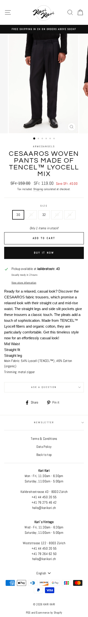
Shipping (38, 189)
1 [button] (34, 139)
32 (44, 215)
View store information (23, 282)
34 (70, 215)
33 (57, 215)
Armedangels (44, 146)
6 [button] (54, 139)
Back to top (44, 455)
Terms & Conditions (44, 439)
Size (43, 205)
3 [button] (43, 139)
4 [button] (46, 139)
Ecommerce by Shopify (49, 613)
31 (31, 215)
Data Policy (44, 447)
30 (18, 215)
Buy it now (44, 252)
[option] (44, 29)
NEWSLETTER (44, 422)
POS (28, 613)
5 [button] (50, 139)
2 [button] (39, 139)
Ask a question (44, 387)
